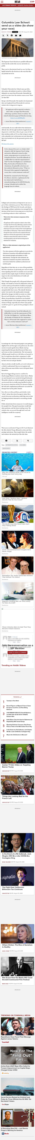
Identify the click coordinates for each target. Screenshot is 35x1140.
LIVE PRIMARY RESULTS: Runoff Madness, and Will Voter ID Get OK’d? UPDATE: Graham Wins (19, 714)
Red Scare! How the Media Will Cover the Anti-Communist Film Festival (17, 979)
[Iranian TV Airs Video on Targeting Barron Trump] (17, 754)
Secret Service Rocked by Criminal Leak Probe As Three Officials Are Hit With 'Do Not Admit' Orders (16, 1099)
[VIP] (32, 1)
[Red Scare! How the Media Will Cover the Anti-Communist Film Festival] (17, 966)
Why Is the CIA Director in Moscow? (17, 735)
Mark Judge (5, 984)
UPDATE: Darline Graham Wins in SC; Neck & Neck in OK (26, 5)
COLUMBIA (23, 445)
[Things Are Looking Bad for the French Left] (17, 785)
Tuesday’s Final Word (13, 701)
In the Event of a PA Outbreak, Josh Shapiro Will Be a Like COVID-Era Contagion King (16, 856)
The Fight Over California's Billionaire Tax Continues (13, 888)
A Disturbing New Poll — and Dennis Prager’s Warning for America (14, 1129)
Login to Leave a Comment (17, 652)
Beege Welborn (6, 862)
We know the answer (7, 144)
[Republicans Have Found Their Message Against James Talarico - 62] (17, 1026)
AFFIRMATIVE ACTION (12, 445)
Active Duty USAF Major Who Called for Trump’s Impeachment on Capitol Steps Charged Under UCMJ (15, 1068)
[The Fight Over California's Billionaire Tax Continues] (17, 876)
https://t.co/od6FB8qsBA (17, 118)
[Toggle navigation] (2, 1)
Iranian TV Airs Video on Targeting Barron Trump (16, 766)
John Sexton (5, 771)
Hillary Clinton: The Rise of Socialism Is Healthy (17, 946)
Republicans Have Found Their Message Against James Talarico (16, 1038)
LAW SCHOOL (6, 448)
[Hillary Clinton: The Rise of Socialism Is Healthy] (17, 934)
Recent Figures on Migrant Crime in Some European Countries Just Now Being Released (19, 707)
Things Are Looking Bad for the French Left (15, 797)
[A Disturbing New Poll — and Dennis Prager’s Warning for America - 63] (17, 1118)
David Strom (7, 32)
